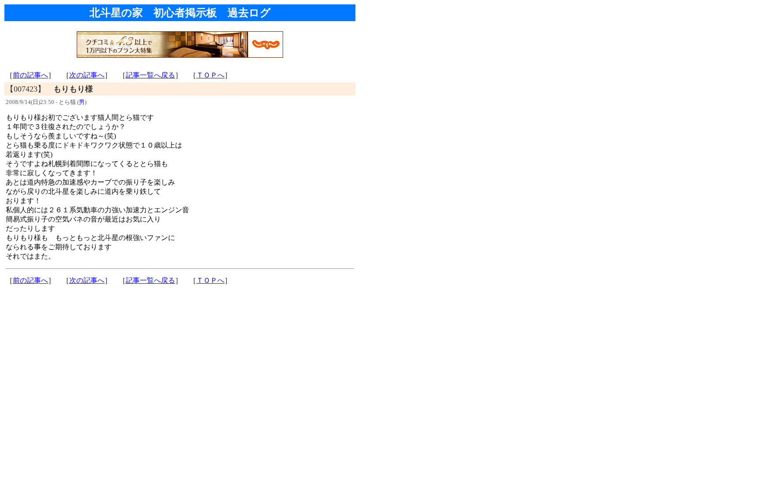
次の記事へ (87, 75)
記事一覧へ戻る (150, 75)
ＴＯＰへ (210, 75)
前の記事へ (30, 75)
